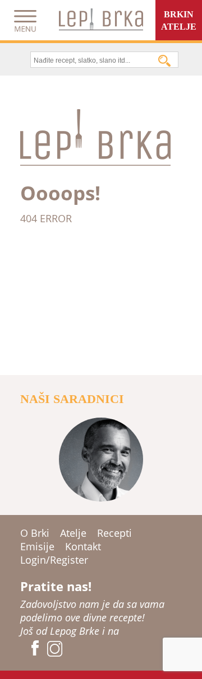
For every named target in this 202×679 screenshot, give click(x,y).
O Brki (34, 533)
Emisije (37, 546)
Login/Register (54, 559)
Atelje (73, 533)
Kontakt (83, 546)
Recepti (114, 533)
